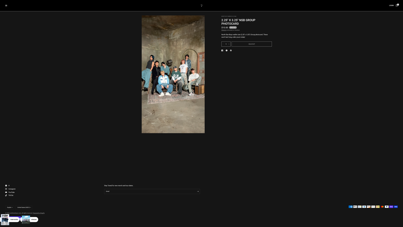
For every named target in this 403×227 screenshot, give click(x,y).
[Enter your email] (198, 191)
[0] (396, 5)
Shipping (223, 30)
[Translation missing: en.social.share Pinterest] (231, 50)
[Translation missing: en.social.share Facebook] (222, 50)
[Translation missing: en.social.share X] (227, 50)
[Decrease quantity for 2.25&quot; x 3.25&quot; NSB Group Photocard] (223, 44)
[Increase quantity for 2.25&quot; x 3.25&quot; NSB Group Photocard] (228, 44)
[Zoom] (211, 20)
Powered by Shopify (39, 213)
